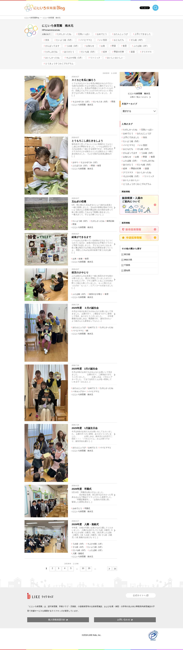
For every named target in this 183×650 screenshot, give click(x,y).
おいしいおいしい (115, 57)
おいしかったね (52, 57)
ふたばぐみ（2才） (81, 165)
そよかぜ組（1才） (74, 57)
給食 (81, 259)
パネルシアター (79, 391)
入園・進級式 (78, 553)
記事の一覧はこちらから (139, 97)
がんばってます (52, 46)
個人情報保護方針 (56, 619)
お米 (74, 259)
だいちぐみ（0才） (101, 101)
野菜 (114, 46)
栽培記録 (110, 221)
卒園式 (87, 508)
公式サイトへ (139, 595)
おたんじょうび (121, 34)
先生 (47, 40)
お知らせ (90, 46)
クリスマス (147, 52)
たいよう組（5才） (64, 40)
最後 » (115, 569)
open (155, 8)
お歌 (103, 46)
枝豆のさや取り (95, 294)
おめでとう (102, 34)
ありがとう (69, 52)
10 (83, 568)
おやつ (75, 162)
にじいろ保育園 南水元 (139, 93)
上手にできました (143, 34)
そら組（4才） (137, 40)
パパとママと (86, 40)
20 (89, 568)
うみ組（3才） (72, 46)
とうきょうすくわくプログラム (59, 63)
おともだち (119, 40)
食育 (125, 46)
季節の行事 (119, 52)
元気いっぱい (84, 34)
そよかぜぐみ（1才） (82, 101)
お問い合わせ (123, 619)
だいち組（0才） (88, 52)
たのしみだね (51, 52)
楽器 (133, 52)
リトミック (95, 57)
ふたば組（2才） (141, 46)
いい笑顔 (103, 40)
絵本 (105, 52)
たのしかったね (64, 34)
